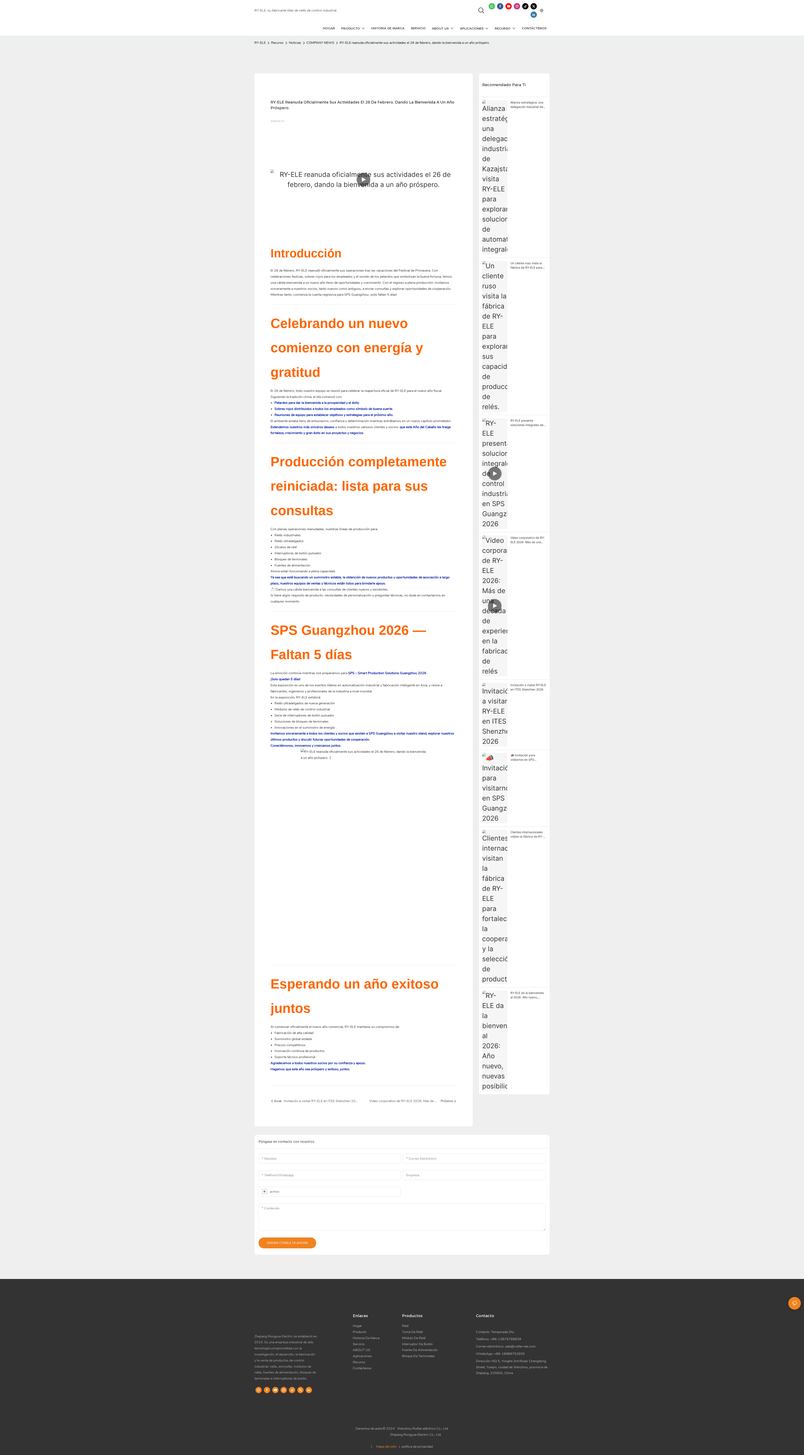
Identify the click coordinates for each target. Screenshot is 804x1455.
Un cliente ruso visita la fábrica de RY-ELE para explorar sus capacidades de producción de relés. (528, 265)
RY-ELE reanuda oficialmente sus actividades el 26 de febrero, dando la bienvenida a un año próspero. (415, 42)
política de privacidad (417, 1446)
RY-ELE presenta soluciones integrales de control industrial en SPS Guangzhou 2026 (527, 423)
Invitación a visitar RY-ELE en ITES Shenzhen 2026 (528, 687)
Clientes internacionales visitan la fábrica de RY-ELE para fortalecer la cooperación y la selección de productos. (526, 834)
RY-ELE (260, 42)
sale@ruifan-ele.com (520, 1346)
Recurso (277, 42)
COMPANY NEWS (320, 42)
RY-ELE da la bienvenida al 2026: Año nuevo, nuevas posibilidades (527, 995)
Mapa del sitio (386, 1446)
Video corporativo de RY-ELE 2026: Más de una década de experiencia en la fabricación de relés (528, 540)
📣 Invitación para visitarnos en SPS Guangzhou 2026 (522, 757)
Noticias (295, 42)
